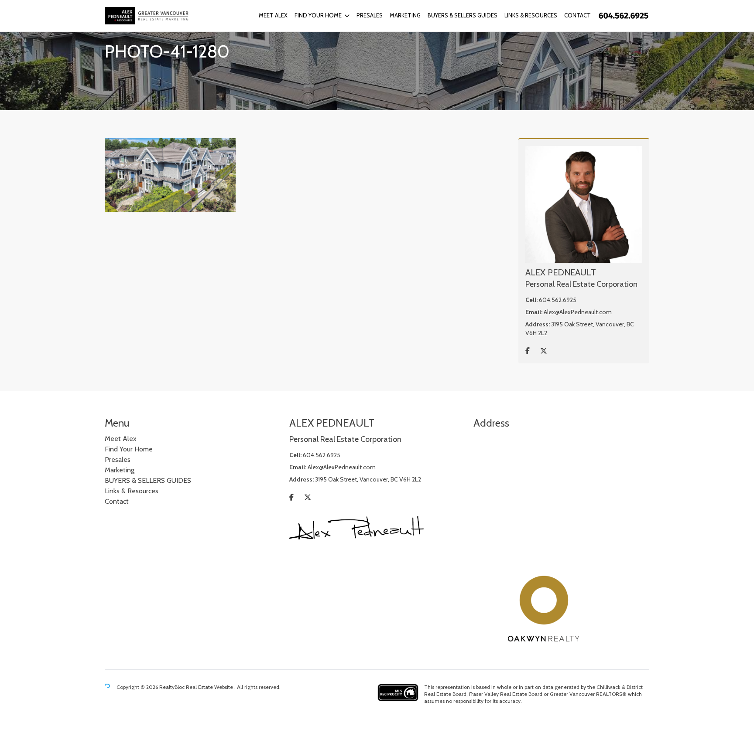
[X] (543, 351)
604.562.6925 (557, 300)
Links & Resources (530, 15)
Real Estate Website (210, 687)
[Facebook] (527, 351)
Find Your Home (318, 15)
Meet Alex (273, 15)
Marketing (405, 15)
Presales (369, 15)
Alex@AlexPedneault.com (578, 312)
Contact (577, 15)
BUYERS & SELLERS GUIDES (462, 15)
